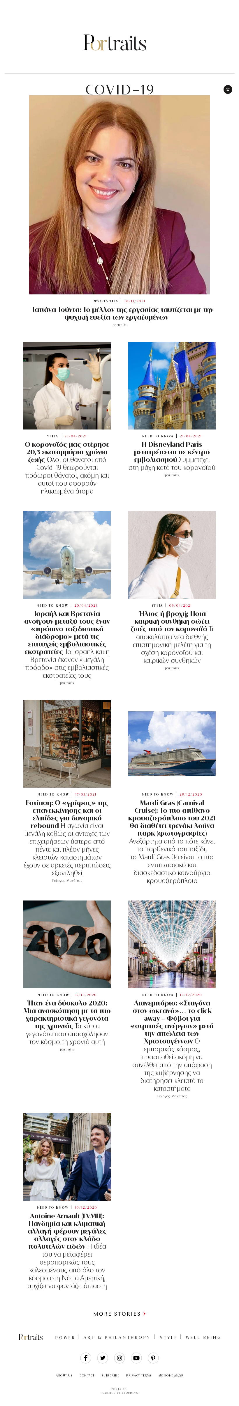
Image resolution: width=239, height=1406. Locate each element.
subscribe (110, 1375)
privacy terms (139, 1375)
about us (64, 1375)
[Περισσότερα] (119, 1315)
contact (87, 1375)
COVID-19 (120, 89)
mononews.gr (171, 1375)
